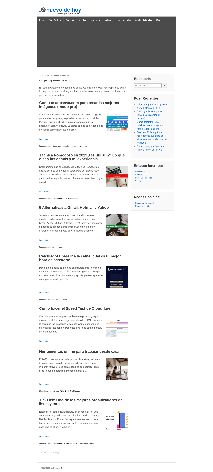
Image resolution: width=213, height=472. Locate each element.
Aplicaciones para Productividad (65, 199)
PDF (66, 391)
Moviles (82, 20)
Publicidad (140, 172)
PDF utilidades (74, 391)
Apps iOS (70, 20)
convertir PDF (57, 391)
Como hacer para (59, 146)
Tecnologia (95, 20)
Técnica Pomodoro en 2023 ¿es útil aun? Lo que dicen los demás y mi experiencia (82, 157)
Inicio (41, 20)
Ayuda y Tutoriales (143, 20)
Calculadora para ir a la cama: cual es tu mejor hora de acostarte (80, 258)
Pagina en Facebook (144, 203)
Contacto (139, 175)
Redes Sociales (124, 20)
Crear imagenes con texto (77, 146)
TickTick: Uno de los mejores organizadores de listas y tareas (80, 402)
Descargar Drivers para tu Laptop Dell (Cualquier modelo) (150, 115)
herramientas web (59, 300)
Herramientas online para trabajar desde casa (79, 351)
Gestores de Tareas (86, 443)
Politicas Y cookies (143, 178)
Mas (158, 20)
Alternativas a (57, 247)
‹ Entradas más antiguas (51, 452)
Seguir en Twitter (143, 206)
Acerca (138, 181)
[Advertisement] (106, 44)
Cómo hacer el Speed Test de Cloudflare (74, 308)
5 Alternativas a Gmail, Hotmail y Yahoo (74, 207)
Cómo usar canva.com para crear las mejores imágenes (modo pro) (79, 105)
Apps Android (55, 20)
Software (108, 20)
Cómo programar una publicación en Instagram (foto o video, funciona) (150, 125)
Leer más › (44, 139)
